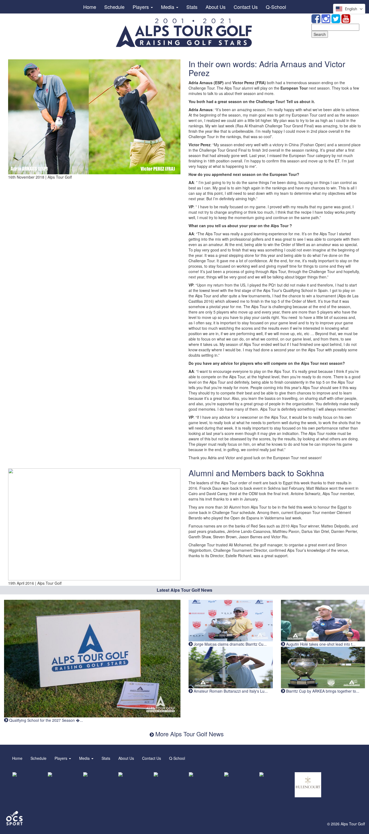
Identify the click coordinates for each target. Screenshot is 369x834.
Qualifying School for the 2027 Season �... (45, 720)
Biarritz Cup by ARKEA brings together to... (322, 691)
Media (168, 6)
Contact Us (246, 6)
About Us (216, 6)
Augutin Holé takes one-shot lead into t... (320, 644)
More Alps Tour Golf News (189, 734)
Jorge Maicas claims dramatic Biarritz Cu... (230, 644)
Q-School (276, 6)
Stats (191, 6)
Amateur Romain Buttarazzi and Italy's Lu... (230, 691)
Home (89, 6)
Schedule (114, 6)
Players (141, 6)
